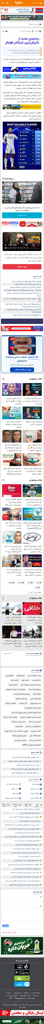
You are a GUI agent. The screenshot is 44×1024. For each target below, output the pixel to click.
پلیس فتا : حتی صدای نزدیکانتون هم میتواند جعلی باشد (23, 290)
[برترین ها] (19, 3)
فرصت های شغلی (25, 995)
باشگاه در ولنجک (10, 703)
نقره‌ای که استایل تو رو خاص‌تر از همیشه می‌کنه (25, 287)
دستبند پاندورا (13, 685)
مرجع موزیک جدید (34, 689)
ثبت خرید (22, 215)
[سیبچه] (22, 967)
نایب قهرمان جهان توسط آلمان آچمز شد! (25, 757)
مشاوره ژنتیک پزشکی (10, 717)
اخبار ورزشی (17, 993)
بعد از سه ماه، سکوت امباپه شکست (27, 765)
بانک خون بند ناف (35, 740)
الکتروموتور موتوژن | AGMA (31, 745)
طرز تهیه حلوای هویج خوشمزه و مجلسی (27, 845)
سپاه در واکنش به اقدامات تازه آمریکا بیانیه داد (26, 849)
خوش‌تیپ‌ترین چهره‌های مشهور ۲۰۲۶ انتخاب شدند (24, 817)
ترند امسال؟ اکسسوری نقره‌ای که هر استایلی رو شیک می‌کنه (24, 294)
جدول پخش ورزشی (11, 798)
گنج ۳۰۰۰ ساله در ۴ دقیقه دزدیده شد (28, 857)
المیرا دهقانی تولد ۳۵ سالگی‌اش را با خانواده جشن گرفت (22, 837)
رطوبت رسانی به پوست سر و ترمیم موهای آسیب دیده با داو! (22, 299)
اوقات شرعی (35, 798)
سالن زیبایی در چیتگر (19, 721)
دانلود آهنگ (37, 694)
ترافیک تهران (34, 793)
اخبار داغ (26, 805)
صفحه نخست (36, 993)
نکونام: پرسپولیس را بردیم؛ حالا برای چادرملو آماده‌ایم (24, 829)
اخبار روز (26, 993)
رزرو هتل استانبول (22, 698)
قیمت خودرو (35, 789)
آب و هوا (15, 789)
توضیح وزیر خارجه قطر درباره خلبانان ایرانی (27, 869)
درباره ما (8, 993)
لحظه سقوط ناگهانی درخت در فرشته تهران (26, 860)
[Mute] (7, 201)
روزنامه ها (36, 784)
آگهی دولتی (31, 998)
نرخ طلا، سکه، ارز (12, 784)
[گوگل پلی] (22, 973)
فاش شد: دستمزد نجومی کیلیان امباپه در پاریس (23, 761)
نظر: (40, 906)
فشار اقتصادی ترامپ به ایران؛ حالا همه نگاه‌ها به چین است (22, 881)
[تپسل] (3, 179)
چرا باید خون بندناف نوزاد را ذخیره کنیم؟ (28, 284)
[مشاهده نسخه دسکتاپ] (3, 3)
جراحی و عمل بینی (20, 740)
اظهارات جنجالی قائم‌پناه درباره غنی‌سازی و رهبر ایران (23, 865)
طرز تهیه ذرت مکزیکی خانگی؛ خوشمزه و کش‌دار (25, 877)
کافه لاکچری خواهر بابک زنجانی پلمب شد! (27, 841)
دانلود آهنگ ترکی (35, 735)
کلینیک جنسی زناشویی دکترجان (30, 717)
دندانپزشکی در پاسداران (33, 726)
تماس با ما (36, 995)
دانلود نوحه (18, 726)
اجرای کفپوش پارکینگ (19, 735)
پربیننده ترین (15, 805)
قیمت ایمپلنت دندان (34, 675)
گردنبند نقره (15, 680)
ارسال (5, 926)
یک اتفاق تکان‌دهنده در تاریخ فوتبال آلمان (25, 773)
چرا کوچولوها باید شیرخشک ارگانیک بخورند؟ (26, 315)
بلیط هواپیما (21, 675)
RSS (10, 998)
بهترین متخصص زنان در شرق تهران (16, 731)
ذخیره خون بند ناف (34, 721)
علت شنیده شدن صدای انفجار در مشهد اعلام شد (25, 853)
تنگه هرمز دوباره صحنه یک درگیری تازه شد (27, 833)
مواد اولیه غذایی (35, 698)
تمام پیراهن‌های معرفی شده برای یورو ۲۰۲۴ (25, 769)
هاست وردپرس (36, 731)
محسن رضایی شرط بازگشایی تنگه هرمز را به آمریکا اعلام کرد (21, 825)
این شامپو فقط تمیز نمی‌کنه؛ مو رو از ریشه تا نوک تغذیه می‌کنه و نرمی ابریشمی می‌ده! (23, 305)
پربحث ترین (4, 805)
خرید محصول (22, 266)
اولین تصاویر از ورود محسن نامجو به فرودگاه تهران (24, 885)
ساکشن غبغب (36, 680)
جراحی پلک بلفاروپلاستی (33, 708)
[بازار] (22, 979)
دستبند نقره (25, 680)
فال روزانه (15, 793)
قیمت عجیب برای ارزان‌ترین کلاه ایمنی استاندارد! (24, 873)
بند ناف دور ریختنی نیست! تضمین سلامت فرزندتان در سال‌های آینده (23, 310)
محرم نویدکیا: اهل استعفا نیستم (30, 813)
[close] (1, 1008)
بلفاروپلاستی (10, 675)
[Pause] (4, 201)
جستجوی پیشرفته (19, 998)
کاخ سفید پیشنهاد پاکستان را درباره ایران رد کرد (25, 809)
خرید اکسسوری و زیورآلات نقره (31, 685)
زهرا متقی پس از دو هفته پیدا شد (29, 821)
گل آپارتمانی (23, 703)
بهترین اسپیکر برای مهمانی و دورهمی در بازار (26, 281)
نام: (41, 896)
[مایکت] (22, 985)
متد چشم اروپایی (35, 703)
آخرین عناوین (37, 805)
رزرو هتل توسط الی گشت (21, 694)
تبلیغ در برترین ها (12, 995)
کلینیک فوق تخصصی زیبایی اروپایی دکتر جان (26, 712)
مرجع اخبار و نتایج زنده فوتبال (16, 689)
